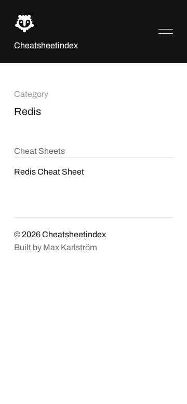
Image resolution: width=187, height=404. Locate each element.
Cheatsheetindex (46, 45)
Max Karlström (70, 247)
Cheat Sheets (39, 151)
